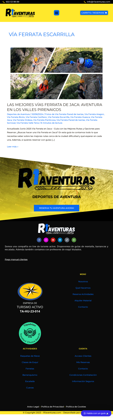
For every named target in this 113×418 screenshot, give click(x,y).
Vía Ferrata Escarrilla (58, 117)
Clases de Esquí (30, 362)
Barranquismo (29, 375)
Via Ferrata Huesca (80, 117)
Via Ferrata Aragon (94, 114)
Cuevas (30, 387)
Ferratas (30, 368)
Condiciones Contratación (83, 375)
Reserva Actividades (83, 294)
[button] (56, 12)
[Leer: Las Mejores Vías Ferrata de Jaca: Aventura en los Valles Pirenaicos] (56, 73)
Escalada (30, 381)
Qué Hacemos (83, 288)
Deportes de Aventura (18, 114)
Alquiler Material (83, 300)
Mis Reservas (83, 362)
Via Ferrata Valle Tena (28, 123)
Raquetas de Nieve (30, 356)
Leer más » (12, 146)
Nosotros (83, 281)
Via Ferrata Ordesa (22, 120)
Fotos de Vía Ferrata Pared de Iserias (64, 114)
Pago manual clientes (16, 259)
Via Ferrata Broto (16, 117)
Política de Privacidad (52, 406)
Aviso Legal (33, 406)
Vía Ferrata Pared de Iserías (71, 120)
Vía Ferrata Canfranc (36, 117)
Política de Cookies (76, 406)
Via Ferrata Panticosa (44, 120)
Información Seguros (83, 381)
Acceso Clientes (83, 356)
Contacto (83, 307)
